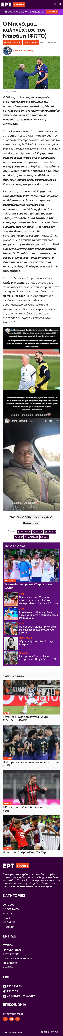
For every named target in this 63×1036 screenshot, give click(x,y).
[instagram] (11, 1019)
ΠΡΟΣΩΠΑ (8, 926)
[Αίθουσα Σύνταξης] (7, 50)
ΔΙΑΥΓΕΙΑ (8, 967)
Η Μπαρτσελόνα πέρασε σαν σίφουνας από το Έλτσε (31, 763)
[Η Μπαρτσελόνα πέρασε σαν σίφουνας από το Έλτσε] (31, 742)
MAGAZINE (9, 922)
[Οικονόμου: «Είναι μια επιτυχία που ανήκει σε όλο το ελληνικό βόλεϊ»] (11, 628)
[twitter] (17, 1019)
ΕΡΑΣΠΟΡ (23, 11)
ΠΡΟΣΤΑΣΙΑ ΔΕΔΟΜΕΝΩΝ (17, 958)
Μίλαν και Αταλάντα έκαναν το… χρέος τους (28, 808)
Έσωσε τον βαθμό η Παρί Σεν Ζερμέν (26, 852)
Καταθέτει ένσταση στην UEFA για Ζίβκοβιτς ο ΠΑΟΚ (25, 718)
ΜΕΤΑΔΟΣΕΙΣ (38, 11)
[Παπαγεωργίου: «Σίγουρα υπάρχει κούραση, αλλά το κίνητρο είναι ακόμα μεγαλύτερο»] (11, 599)
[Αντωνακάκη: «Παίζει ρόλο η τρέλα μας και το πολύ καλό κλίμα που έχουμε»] (11, 613)
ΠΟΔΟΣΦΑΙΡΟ (31, 42)
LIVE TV (11, 11)
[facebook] (5, 1019)
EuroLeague (25, 638)
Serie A (7, 803)
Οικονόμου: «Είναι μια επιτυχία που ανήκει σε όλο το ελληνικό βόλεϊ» (37, 629)
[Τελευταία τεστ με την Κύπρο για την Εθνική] (31, 565)
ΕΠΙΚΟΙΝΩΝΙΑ (10, 963)
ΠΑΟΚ (7, 713)
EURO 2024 (9, 904)
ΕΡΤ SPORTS (14, 986)
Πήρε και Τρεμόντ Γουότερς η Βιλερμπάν (36, 643)
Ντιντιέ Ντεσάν (31, 523)
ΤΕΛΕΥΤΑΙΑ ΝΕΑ (14, 545)
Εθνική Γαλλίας (25, 517)
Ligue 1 (7, 848)
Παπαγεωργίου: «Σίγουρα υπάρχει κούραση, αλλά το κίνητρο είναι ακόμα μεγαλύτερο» (38, 600)
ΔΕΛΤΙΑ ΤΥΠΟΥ (11, 954)
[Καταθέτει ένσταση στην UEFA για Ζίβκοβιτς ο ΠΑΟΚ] (31, 697)
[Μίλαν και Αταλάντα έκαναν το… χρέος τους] (31, 787)
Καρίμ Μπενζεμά (43, 517)
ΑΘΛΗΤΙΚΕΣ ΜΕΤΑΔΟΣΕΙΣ (21, 996)
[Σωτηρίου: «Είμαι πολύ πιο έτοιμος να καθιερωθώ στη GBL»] (11, 657)
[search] (60, 4)
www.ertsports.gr (13, 1032)
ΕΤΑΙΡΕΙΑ (8, 945)
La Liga (7, 758)
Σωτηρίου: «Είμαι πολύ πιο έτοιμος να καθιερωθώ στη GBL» (38, 658)
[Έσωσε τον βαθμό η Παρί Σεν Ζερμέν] (31, 832)
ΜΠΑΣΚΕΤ (10, 580)
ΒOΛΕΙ (22, 594)
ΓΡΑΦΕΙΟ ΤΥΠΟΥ (12, 949)
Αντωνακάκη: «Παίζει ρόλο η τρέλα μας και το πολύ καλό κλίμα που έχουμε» (38, 615)
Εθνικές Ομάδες (13, 42)
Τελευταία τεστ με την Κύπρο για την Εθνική (28, 586)
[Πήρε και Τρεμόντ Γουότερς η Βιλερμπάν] (11, 643)
